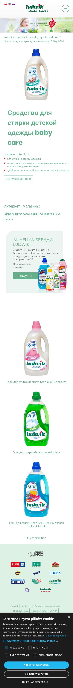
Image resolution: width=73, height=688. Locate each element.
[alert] (36, 650)
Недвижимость (39, 610)
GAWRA (53, 610)
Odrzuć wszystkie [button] (36, 674)
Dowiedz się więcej (56, 635)
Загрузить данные (18, 179)
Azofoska (26, 606)
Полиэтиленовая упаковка (47, 606)
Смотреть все (36, 538)
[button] (36, 641)
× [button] (68, 617)
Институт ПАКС (20, 610)
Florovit (14, 606)
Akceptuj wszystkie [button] (36, 665)
